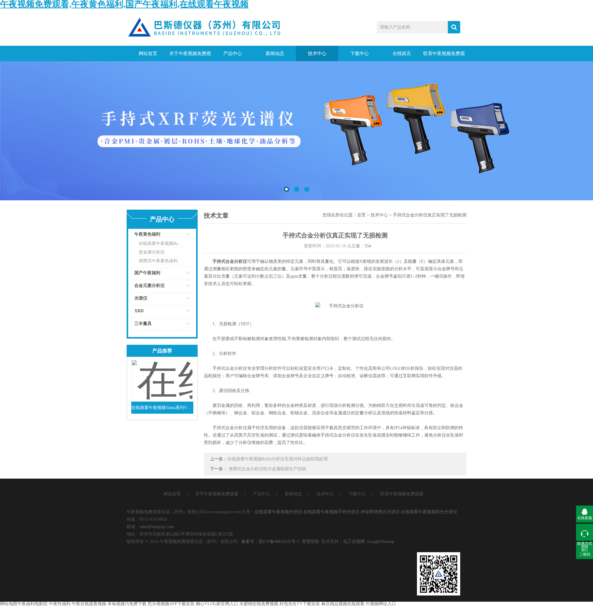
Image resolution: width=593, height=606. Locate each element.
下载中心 (359, 53)
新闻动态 (275, 53)
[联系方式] (584, 532)
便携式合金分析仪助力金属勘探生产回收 (267, 469)
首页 (361, 215)
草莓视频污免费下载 (126, 603)
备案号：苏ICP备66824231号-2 (270, 541)
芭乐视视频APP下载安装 (171, 603)
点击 (180, 235)
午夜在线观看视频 (89, 603)
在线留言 (402, 53)
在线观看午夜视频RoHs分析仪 (161, 243)
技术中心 (317, 53)
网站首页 (148, 53)
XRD (139, 311)
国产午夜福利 (147, 273)
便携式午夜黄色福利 (158, 260)
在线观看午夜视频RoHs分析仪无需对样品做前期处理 (277, 459)
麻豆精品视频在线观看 (342, 603)
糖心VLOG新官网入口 (217, 603)
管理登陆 (310, 541)
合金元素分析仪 (149, 285)
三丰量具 (143, 323)
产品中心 (232, 53)
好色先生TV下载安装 (300, 603)
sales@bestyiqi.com (157, 526)
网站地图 (8, 603)
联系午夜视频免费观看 (444, 56)
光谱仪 (140, 298)
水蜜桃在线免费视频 (258, 603)
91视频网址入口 (381, 603)
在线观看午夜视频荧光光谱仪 (429, 512)
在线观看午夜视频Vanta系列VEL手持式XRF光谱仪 (162, 407)
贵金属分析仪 (152, 252)
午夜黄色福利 (147, 234)
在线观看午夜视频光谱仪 (278, 512)
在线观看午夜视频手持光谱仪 (331, 512)
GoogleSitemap (380, 541)
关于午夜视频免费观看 (190, 56)
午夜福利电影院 (32, 603)
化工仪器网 (354, 541)
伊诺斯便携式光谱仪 (380, 512)
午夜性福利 (59, 603)
